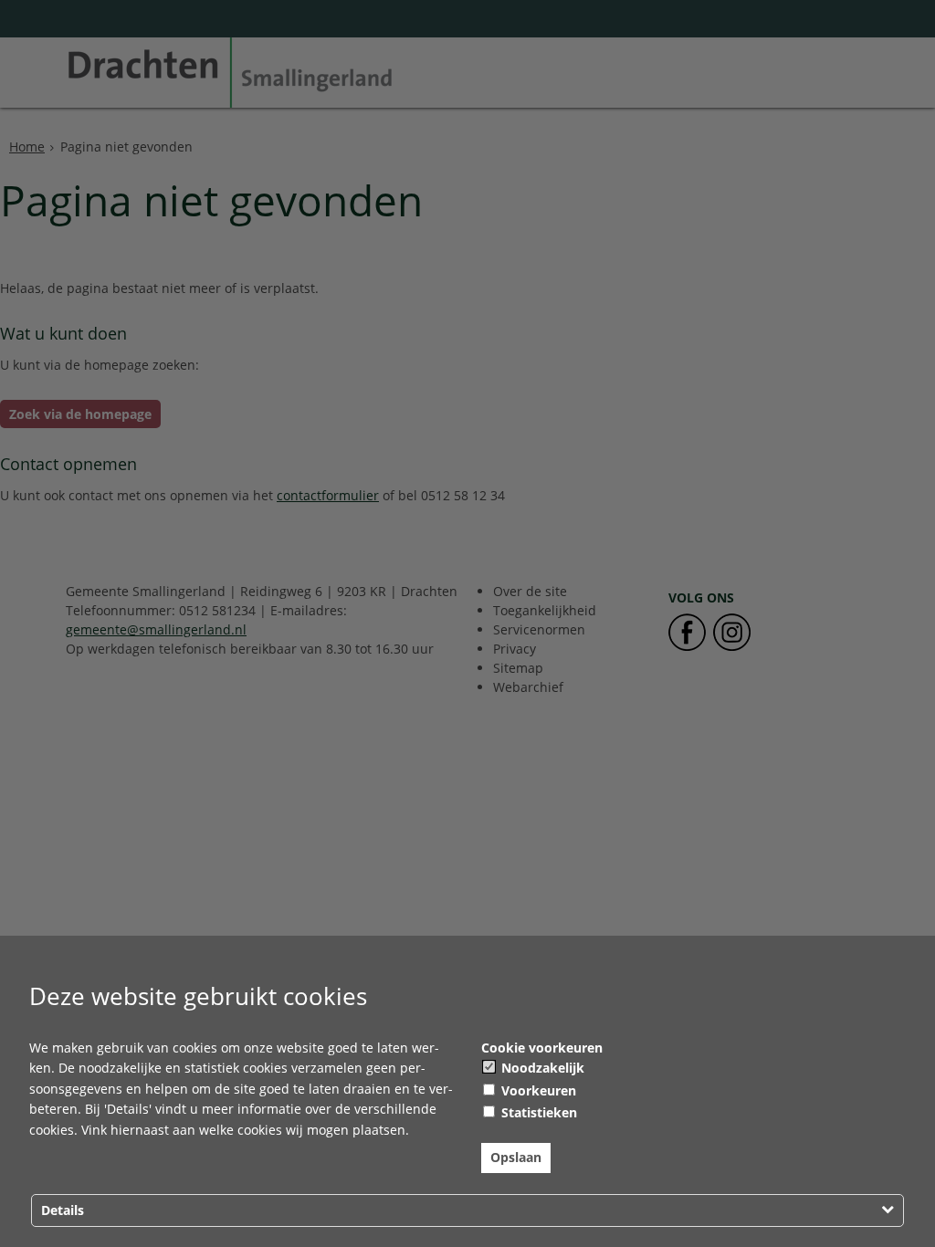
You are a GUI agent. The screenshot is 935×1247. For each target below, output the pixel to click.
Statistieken (537, 1112)
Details (62, 1210)
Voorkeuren (537, 1090)
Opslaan (515, 1157)
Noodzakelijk (541, 1067)
